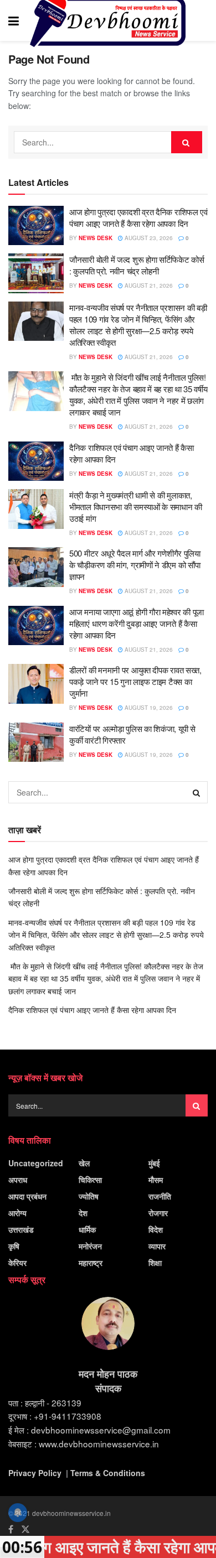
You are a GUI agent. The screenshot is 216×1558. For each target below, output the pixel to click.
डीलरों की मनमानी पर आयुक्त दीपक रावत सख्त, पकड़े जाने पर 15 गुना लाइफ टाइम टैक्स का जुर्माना (135, 681)
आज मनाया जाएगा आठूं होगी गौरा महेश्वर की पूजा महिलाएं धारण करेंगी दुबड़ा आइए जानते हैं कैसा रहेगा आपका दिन (136, 623)
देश (83, 1212)
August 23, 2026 (148, 238)
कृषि (13, 1245)
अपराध (17, 1179)
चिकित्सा (90, 1179)
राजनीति (159, 1196)
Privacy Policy (34, 1472)
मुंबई (154, 1162)
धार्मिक (87, 1229)
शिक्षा (155, 1262)
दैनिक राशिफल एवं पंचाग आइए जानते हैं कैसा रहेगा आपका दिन (92, 1009)
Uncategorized (35, 1162)
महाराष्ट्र (90, 1262)
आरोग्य (17, 1212)
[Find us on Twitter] (25, 1529)
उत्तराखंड (21, 1229)
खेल (84, 1162)
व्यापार (157, 1245)
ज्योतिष (89, 1196)
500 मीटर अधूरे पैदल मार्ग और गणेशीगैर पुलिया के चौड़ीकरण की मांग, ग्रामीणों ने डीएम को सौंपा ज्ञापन (134, 564)
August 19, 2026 (148, 708)
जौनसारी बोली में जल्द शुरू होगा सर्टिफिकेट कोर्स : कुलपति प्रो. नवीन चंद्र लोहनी (136, 265)
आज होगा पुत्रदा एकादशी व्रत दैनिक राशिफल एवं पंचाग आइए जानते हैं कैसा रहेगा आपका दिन (138, 217)
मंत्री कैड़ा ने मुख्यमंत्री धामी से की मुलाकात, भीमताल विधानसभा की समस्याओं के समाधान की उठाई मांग (135, 506)
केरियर (17, 1262)
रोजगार (158, 1212)
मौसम (155, 1179)
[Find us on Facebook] (10, 1529)
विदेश (155, 1229)
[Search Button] (202, 20)
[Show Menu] (13, 20)
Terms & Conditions (107, 1472)
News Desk (95, 238)
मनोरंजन (90, 1245)
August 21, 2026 (148, 285)
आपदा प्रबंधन (27, 1196)
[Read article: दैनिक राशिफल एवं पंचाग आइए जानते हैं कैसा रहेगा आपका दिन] (36, 461)
